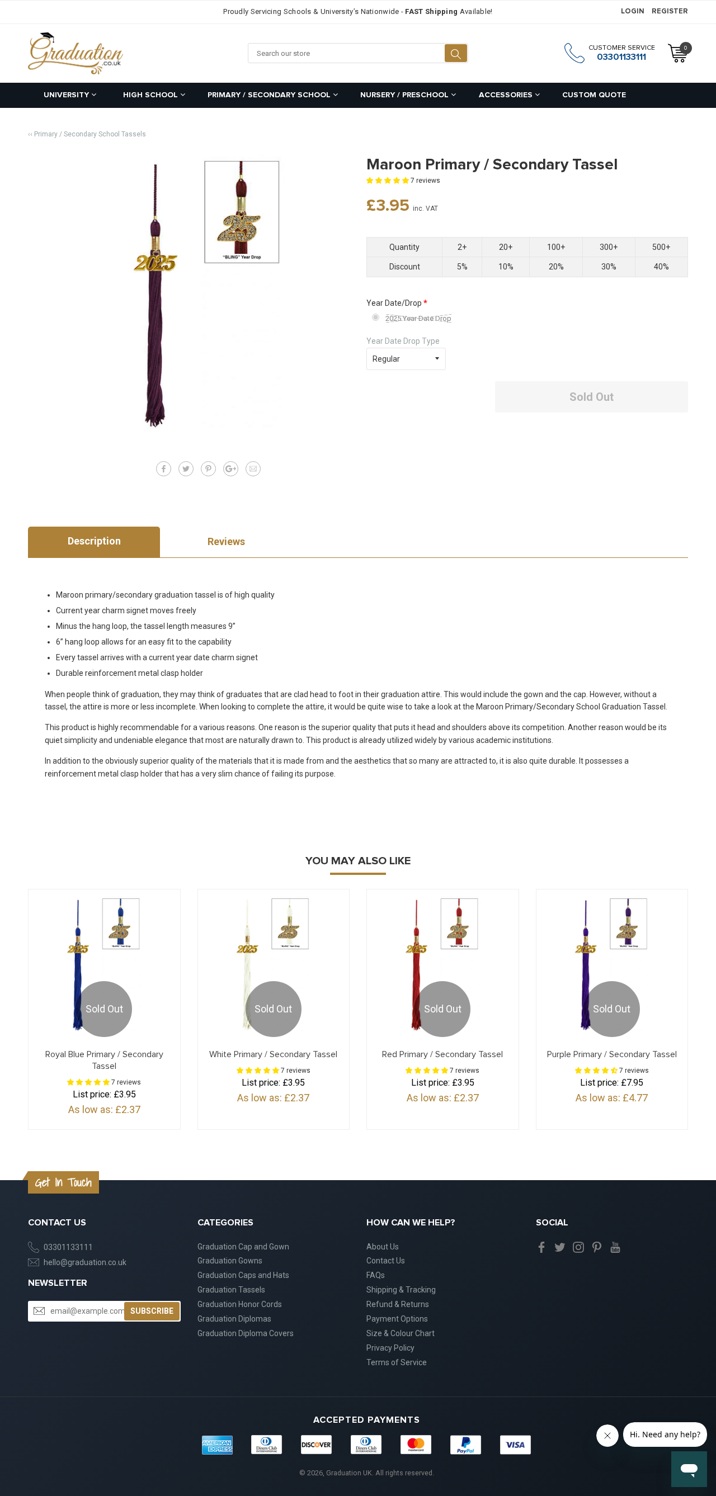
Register (670, 11)
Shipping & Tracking (401, 1289)
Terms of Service (396, 1362)
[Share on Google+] (230, 468)
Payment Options (397, 1318)
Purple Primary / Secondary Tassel (612, 1054)
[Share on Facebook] (163, 468)
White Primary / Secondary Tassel (273, 1054)
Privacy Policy (390, 1347)
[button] (388, 180)
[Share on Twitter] (186, 468)
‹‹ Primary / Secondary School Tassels (87, 134)
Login (632, 11)
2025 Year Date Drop (418, 318)
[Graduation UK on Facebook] (541, 1246)
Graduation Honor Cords (239, 1304)
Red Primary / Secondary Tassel (442, 1054)
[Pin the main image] (208, 468)
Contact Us (385, 1260)
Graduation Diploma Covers (245, 1333)
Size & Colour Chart (400, 1333)
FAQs (375, 1275)
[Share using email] (253, 468)
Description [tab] (94, 541)
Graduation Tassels (231, 1289)
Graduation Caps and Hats (243, 1275)
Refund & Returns (397, 1304)
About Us (382, 1246)
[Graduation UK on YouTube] (615, 1246)
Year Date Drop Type (403, 341)
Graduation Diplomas (234, 1318)
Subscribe (151, 1310)
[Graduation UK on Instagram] (578, 1246)
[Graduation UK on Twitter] (560, 1246)
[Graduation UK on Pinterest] (596, 1246)
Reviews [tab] (226, 541)
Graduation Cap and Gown (243, 1246)
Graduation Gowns (229, 1260)
